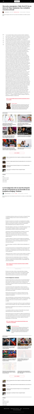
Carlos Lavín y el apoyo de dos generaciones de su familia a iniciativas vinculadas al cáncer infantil (9, 124)
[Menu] (3, 1)
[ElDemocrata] (17, 1)
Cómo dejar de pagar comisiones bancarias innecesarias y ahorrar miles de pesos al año (24, 124)
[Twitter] (3, 39)
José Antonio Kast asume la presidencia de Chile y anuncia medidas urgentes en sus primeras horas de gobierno (24, 347)
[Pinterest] (3, 42)
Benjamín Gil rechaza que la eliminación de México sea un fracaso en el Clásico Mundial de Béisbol (9, 360)
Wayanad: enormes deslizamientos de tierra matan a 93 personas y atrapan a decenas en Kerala (9, 372)
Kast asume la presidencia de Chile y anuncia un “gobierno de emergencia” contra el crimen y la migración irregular (9, 148)
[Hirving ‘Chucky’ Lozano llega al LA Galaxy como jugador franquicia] (4, 170)
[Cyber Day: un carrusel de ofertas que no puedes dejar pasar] (25, 143)
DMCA (3, 176)
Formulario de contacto (6, 401)
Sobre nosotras (5, 181)
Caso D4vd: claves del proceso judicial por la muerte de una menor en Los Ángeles (24, 136)
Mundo (16, 193)
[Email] (3, 44)
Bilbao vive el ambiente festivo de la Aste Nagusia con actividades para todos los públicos (18, 157)
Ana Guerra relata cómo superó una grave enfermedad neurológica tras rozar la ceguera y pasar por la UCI (8, 136)
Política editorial (5, 180)
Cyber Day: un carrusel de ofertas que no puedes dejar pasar (24, 148)
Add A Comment (17, 376)
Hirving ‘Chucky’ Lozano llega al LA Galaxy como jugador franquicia (15, 169)
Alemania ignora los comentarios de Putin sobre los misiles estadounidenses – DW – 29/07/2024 (24, 372)
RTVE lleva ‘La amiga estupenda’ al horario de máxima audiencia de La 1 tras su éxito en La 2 (18, 162)
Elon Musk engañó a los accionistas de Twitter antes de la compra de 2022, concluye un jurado (8, 347)
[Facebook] (3, 37)
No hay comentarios (21, 193)
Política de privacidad (5, 179)
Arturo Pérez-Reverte (7, 193)
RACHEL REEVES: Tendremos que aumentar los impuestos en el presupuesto (23, 360)
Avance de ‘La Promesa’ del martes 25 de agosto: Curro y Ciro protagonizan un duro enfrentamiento (18, 166)
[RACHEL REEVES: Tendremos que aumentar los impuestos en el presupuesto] (25, 354)
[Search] (30, 1)
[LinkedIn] (3, 41)
